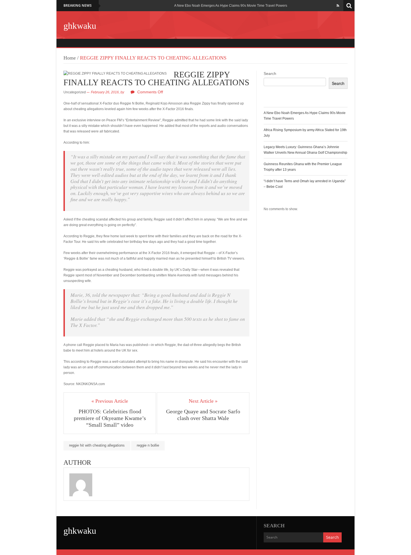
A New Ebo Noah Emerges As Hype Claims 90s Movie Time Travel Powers (230, 6)
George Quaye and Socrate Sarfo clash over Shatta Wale (203, 414)
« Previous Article (109, 401)
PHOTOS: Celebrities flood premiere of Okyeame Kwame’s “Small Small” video (110, 418)
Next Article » (203, 401)
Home (69, 58)
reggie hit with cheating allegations (97, 445)
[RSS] (338, 6)
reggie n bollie (148, 445)
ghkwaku (79, 26)
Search (270, 73)
